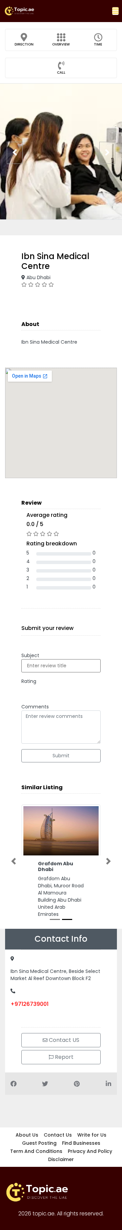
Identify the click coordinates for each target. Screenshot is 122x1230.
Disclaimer (61, 1159)
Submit (61, 755)
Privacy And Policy (90, 1151)
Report (64, 1057)
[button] (115, 11)
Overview (61, 44)
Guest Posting (39, 1143)
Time (98, 44)
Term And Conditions (36, 1151)
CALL (61, 72)
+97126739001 (29, 1004)
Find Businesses (81, 1143)
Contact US (63, 1040)
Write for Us (91, 1135)
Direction (24, 44)
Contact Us (58, 1135)
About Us (27, 1135)
